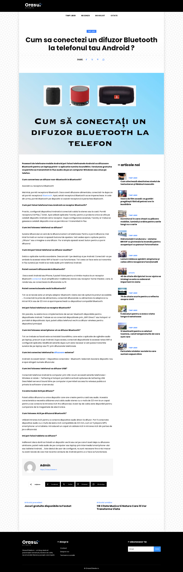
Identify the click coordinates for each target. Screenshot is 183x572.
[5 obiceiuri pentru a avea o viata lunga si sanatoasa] (122, 308)
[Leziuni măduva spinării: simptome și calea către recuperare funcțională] (122, 253)
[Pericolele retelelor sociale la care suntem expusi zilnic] (122, 346)
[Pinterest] (97, 59)
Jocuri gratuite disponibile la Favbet (48, 505)
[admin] (31, 467)
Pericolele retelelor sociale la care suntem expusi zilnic (138, 352)
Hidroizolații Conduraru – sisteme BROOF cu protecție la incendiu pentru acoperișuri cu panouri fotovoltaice (141, 242)
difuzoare (59, 352)
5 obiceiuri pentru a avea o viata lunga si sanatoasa (138, 315)
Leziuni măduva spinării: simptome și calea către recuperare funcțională (140, 260)
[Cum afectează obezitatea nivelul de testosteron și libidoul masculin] (122, 176)
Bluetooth (47, 195)
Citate (132, 273)
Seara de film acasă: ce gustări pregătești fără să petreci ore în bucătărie (137, 201)
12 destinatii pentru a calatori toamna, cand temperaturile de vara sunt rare (140, 334)
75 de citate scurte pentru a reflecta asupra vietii (140, 298)
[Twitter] (92, 59)
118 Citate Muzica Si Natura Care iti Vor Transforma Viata (122, 507)
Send (157, 549)
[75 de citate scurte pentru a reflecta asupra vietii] (122, 291)
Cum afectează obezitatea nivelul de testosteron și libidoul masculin (140, 183)
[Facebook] (86, 59)
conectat (36, 278)
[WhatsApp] (103, 59)
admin (45, 465)
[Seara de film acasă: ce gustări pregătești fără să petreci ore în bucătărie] (122, 193)
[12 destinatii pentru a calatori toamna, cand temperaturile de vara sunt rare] (122, 326)
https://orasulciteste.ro (48, 469)
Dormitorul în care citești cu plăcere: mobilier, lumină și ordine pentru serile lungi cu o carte (141, 221)
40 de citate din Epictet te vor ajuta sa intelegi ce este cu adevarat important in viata (141, 279)
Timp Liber (91, 31)
